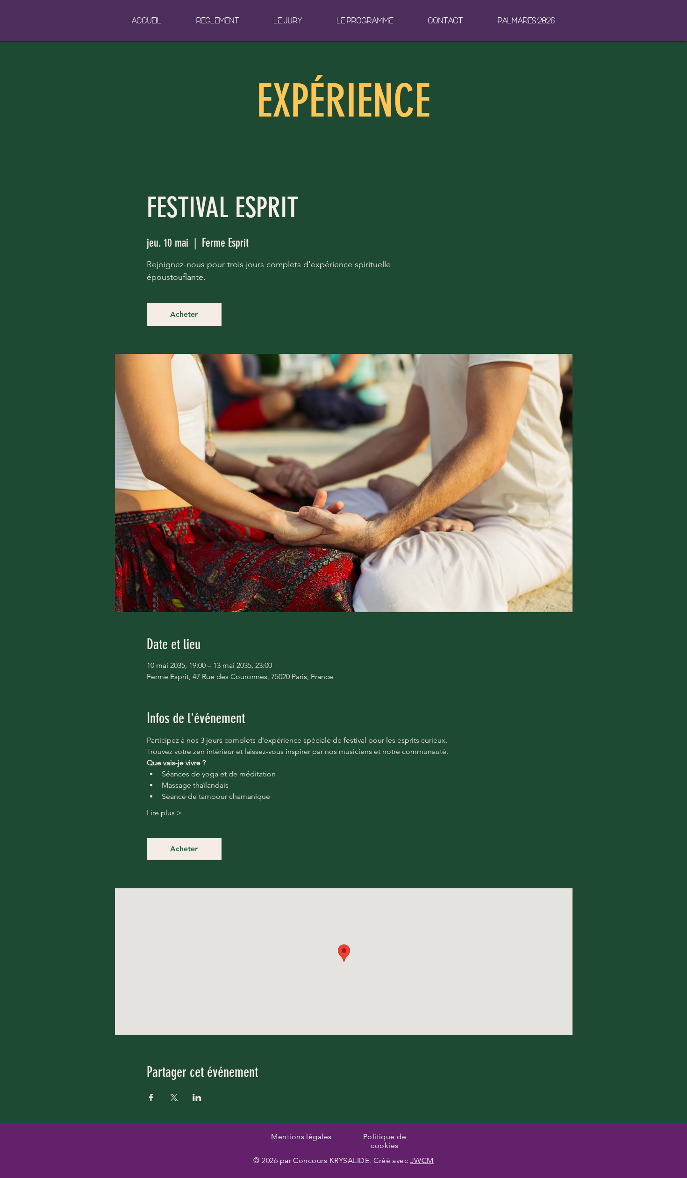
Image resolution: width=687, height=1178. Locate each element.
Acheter (184, 314)
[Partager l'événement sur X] (174, 1097)
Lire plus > (164, 812)
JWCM (422, 1160)
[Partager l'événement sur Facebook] (151, 1097)
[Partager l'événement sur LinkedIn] (197, 1097)
